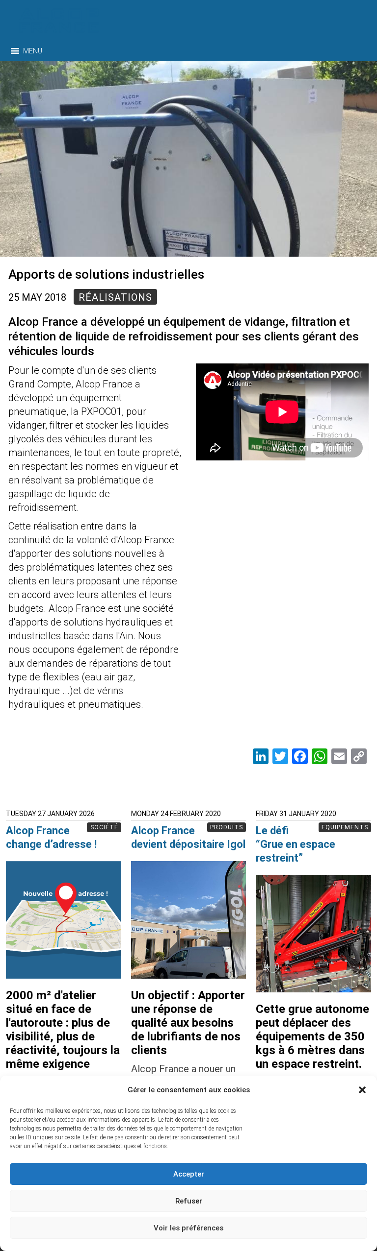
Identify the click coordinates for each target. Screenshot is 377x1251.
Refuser (188, 1201)
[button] (362, 1090)
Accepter (188, 1174)
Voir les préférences (188, 1228)
